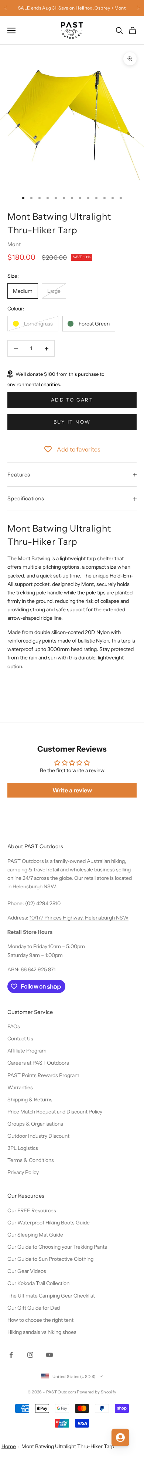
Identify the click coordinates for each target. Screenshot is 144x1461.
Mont (14, 244)
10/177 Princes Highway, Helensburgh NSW (79, 917)
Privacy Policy (23, 1172)
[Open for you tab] (120, 1437)
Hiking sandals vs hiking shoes (41, 1332)
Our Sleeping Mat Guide (35, 1234)
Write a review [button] (72, 790)
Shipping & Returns (29, 1099)
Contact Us (20, 1038)
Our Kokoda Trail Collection (38, 1283)
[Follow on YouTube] (49, 1355)
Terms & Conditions (30, 1160)
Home (8, 1446)
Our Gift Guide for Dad (33, 1308)
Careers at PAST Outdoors (38, 1062)
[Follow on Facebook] (11, 1355)
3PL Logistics (22, 1148)
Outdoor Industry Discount (38, 1136)
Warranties (20, 1087)
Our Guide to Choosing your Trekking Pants (57, 1247)
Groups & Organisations (35, 1123)
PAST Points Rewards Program (43, 1075)
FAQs (13, 1026)
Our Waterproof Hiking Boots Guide (48, 1222)
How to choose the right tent (40, 1320)
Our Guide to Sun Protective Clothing (50, 1259)
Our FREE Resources (31, 1210)
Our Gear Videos (26, 1271)
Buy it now (72, 422)
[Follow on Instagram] (30, 1355)
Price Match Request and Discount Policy (54, 1111)
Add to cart (72, 400)
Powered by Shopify (96, 1392)
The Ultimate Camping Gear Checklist (51, 1295)
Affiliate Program (27, 1050)
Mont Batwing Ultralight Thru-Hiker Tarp (67, 1446)
